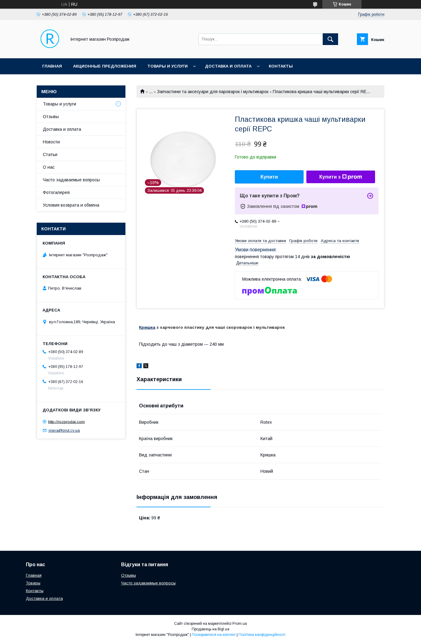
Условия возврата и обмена (71, 205)
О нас (49, 167)
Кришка (147, 327)
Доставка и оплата (228, 66)
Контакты (281, 66)
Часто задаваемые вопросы (71, 179)
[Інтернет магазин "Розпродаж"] (50, 50)
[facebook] (139, 366)
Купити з (330, 176)
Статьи (50, 154)
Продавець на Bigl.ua (210, 629)
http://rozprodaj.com (66, 421)
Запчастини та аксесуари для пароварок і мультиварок (212, 91)
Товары (33, 583)
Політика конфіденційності (262, 635)
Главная (52, 66)
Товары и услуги (167, 66)
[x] (145, 366)
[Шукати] (330, 39)
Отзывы (51, 116)
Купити (269, 176)
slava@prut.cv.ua (64, 430)
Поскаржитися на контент (214, 635)
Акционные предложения (104, 66)
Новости (51, 141)
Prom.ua (239, 623)
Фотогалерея (56, 192)
